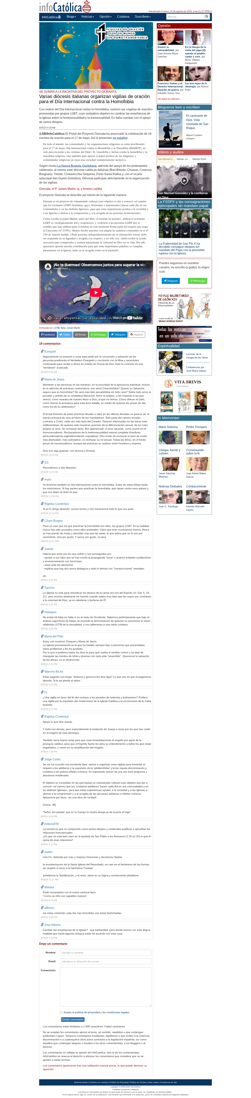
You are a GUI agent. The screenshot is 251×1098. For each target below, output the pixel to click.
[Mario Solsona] (170, 437)
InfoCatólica (50, 17)
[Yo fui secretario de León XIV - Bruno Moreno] (184, 308)
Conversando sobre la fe (195, 452)
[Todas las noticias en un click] (184, 333)
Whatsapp (99, 334)
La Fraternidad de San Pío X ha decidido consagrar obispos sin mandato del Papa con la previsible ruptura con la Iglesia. (182, 248)
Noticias (87, 16)
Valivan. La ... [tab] (183, 159)
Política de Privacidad (119, 1082)
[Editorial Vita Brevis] (184, 395)
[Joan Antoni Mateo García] (198, 463)
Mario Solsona (168, 427)
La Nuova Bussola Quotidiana (76, 165)
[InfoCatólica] (65, 6)
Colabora (123, 16)
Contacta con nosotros (98, 1082)
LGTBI (56, 328)
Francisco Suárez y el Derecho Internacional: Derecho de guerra (170, 86)
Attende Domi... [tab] (200, 159)
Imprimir (138, 334)
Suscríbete (142, 16)
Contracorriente (196, 486)
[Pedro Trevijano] (198, 437)
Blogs (70, 16)
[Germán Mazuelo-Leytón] (198, 496)
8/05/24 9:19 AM (47, 127)
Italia (63, 328)
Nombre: (51, 952)
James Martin (73, 328)
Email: (52, 961)
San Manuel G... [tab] (166, 159)
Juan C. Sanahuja (168, 506)
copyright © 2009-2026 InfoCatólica (125, 1087)
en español (120, 137)
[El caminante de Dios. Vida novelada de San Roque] (170, 129)
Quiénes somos (80, 1082)
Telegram (119, 334)
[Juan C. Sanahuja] (170, 496)
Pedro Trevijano (196, 427)
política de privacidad (87, 1012)
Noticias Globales (170, 486)
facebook (126, 1089)
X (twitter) (116, 1089)
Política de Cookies (138, 1082)
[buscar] (206, 17)
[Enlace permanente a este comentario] (42, 351)
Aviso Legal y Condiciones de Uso (162, 1082)
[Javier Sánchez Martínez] (170, 463)
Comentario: (48, 970)
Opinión (105, 16)
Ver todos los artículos (169, 99)
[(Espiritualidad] (170, 361)
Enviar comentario (72, 1019)
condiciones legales (118, 1012)
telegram (135, 1089)
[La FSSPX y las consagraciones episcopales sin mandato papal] (184, 223)
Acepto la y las (96, 1012)
